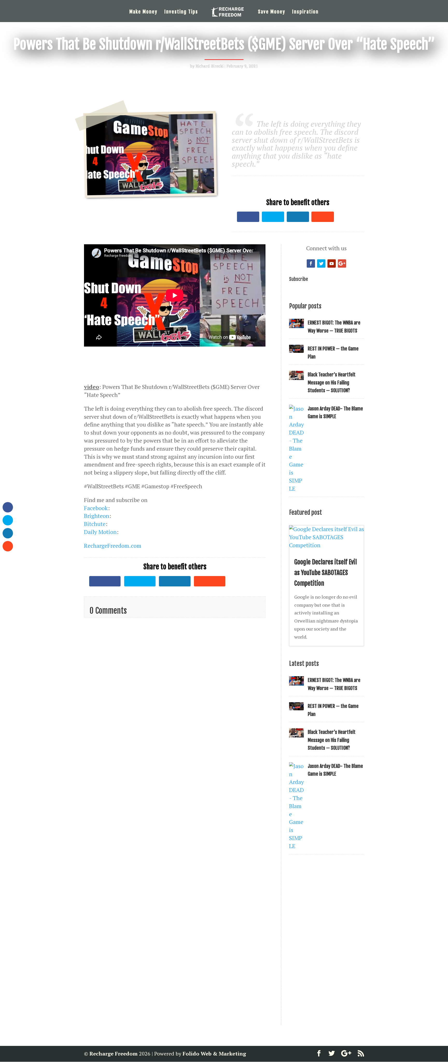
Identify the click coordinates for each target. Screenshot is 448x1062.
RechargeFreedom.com (112, 545)
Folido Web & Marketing (214, 1053)
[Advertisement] (326, 179)
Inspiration (305, 12)
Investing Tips (181, 12)
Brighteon (96, 515)
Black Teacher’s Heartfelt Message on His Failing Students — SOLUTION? (331, 382)
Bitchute (95, 523)
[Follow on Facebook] (311, 263)
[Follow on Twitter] (321, 263)
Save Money (271, 12)
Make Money (143, 12)
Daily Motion (100, 532)
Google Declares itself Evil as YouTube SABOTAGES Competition (325, 572)
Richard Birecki (209, 66)
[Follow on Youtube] (331, 263)
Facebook (96, 508)
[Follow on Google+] (342, 263)
